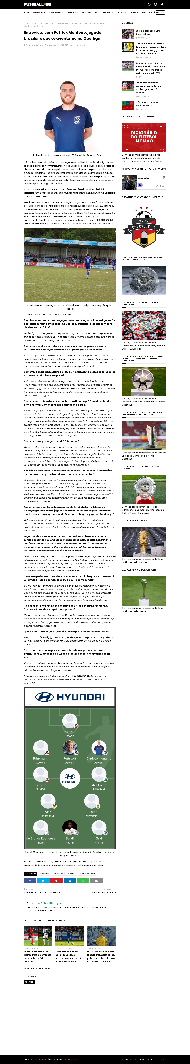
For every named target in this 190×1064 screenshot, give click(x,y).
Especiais (71, 873)
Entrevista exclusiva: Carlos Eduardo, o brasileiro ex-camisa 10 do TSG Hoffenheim (68, 956)
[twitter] (163, 4)
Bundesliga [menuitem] (38, 12)
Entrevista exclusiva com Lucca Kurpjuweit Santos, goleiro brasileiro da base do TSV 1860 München (101, 956)
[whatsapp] (150, 4)
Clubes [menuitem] (133, 12)
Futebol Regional (45, 23)
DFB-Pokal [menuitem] (71, 12)
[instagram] (156, 4)
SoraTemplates (41, 1059)
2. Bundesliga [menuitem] (55, 12)
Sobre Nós (139, 1059)
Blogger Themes (70, 1059)
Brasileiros (44, 873)
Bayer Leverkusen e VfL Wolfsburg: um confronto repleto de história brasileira (37, 956)
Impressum (126, 1059)
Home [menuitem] (26, 12)
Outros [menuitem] (120, 12)
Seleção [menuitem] (86, 12)
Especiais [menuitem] (146, 12)
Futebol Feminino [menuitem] (103, 12)
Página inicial (30, 23)
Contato (151, 1059)
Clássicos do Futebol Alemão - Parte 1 (146, 104)
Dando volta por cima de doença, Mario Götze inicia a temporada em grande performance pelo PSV (150, 68)
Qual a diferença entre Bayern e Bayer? (147, 32)
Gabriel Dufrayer (36, 45)
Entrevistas (58, 873)
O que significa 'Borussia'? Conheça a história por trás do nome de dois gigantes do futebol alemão (150, 48)
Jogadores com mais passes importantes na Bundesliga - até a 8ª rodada (148, 87)
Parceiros (162, 1059)
